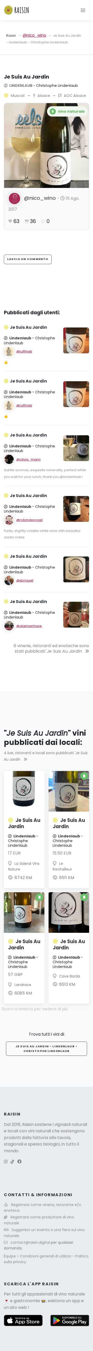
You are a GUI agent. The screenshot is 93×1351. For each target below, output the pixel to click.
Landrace (22, 984)
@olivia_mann (28, 459)
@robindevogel (29, 520)
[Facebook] (19, 1162)
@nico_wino (34, 35)
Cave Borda (69, 976)
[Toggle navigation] (83, 10)
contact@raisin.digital (30, 1242)
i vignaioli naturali (70, 1124)
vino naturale (71, 1294)
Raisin (11, 35)
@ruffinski (24, 351)
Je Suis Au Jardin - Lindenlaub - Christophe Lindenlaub (47, 1048)
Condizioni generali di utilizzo (46, 1256)
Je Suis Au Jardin (24, 823)
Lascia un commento (27, 259)
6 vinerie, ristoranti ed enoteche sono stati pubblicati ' (51, 648)
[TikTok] (12, 1162)
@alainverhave (29, 626)
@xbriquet (24, 580)
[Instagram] (5, 1162)
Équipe (10, 1256)
